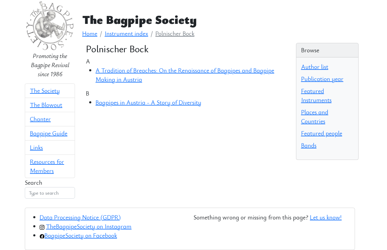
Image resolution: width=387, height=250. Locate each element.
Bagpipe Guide (48, 133)
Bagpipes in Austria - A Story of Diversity (148, 102)
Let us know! (326, 217)
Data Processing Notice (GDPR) (80, 217)
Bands (309, 145)
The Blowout (46, 105)
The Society (45, 90)
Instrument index (126, 33)
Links (36, 147)
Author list (314, 67)
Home (89, 33)
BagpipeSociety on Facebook (80, 235)
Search (33, 182)
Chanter (40, 119)
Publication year (322, 79)
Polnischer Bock (174, 33)
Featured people (321, 133)
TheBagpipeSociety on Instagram (89, 226)
